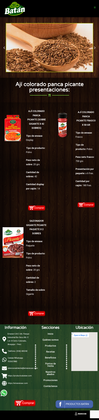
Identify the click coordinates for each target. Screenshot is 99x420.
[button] (4, 47)
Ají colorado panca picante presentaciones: (49, 87)
